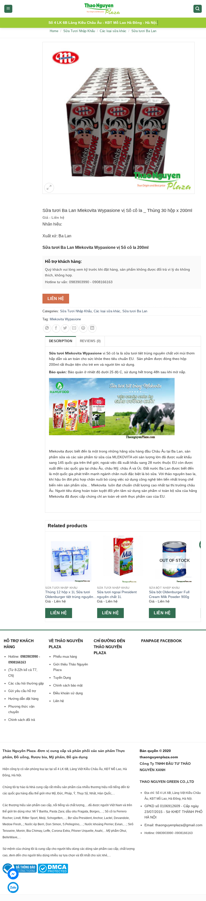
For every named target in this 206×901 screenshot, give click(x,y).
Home (54, 31)
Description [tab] (60, 341)
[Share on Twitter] (65, 328)
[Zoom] (49, 188)
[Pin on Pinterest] (83, 328)
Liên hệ (55, 298)
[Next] (198, 576)
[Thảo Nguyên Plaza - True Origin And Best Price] (103, 9)
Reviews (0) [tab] (90, 341)
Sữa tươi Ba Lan (143, 31)
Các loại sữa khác (113, 31)
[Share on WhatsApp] (47, 328)
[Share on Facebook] (56, 328)
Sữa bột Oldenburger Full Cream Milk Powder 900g (169, 594)
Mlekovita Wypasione (65, 319)
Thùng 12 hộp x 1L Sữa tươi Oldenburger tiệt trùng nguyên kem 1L (69, 594)
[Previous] (48, 576)
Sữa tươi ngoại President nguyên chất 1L (117, 594)
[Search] (197, 9)
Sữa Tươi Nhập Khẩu (79, 31)
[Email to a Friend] (74, 328)
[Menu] (8, 9)
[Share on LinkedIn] (92, 328)
